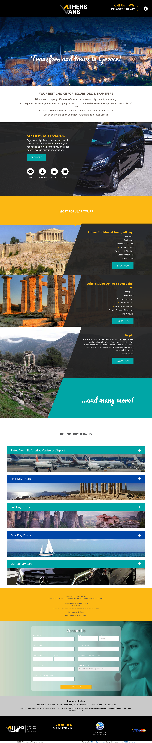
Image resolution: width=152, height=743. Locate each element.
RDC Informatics (129, 742)
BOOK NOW (123, 265)
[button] (76, 459)
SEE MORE (36, 157)
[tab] (76, 459)
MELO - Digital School (97, 742)
